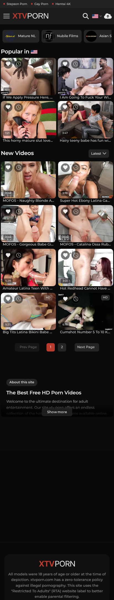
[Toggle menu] (6, 16)
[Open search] (85, 16)
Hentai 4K (63, 4)
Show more (57, 412)
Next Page (86, 347)
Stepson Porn (17, 4)
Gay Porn (41, 4)
